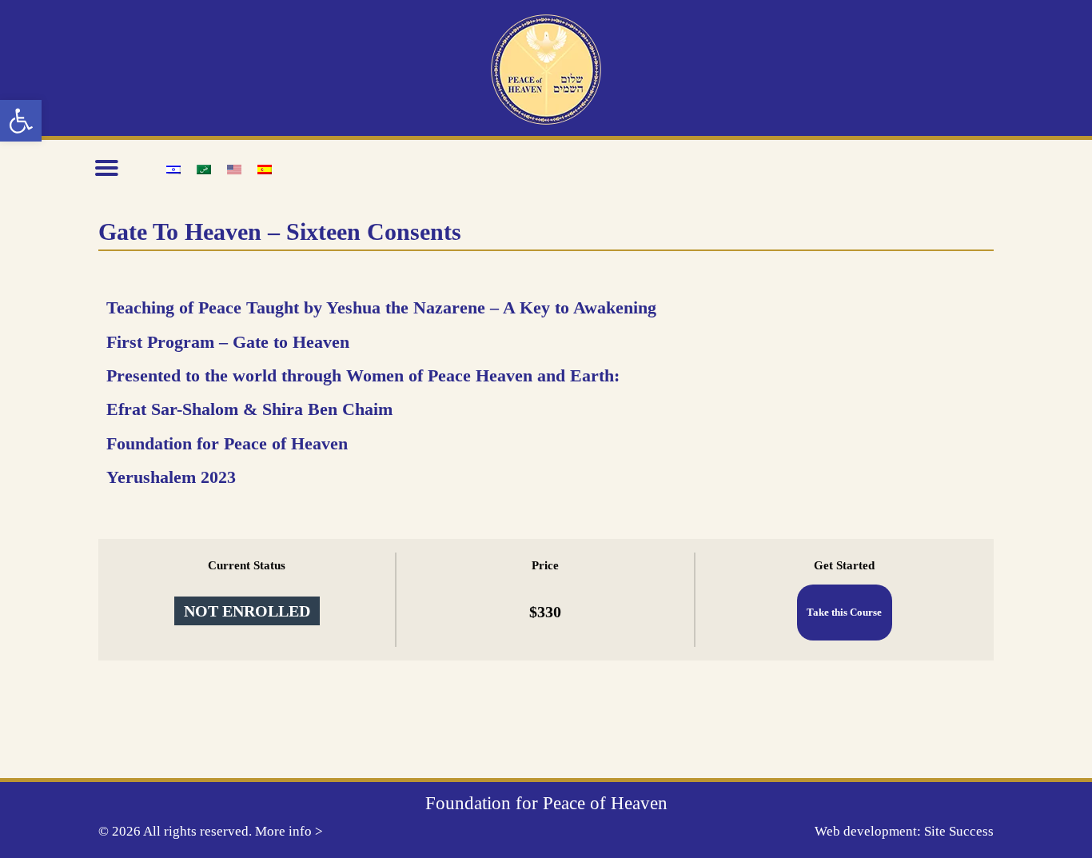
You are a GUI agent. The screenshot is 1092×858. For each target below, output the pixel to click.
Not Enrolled (247, 611)
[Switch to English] (234, 169)
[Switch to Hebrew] (173, 169)
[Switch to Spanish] (264, 169)
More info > (289, 831)
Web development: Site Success (904, 831)
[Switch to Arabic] (204, 169)
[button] (21, 121)
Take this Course (844, 612)
